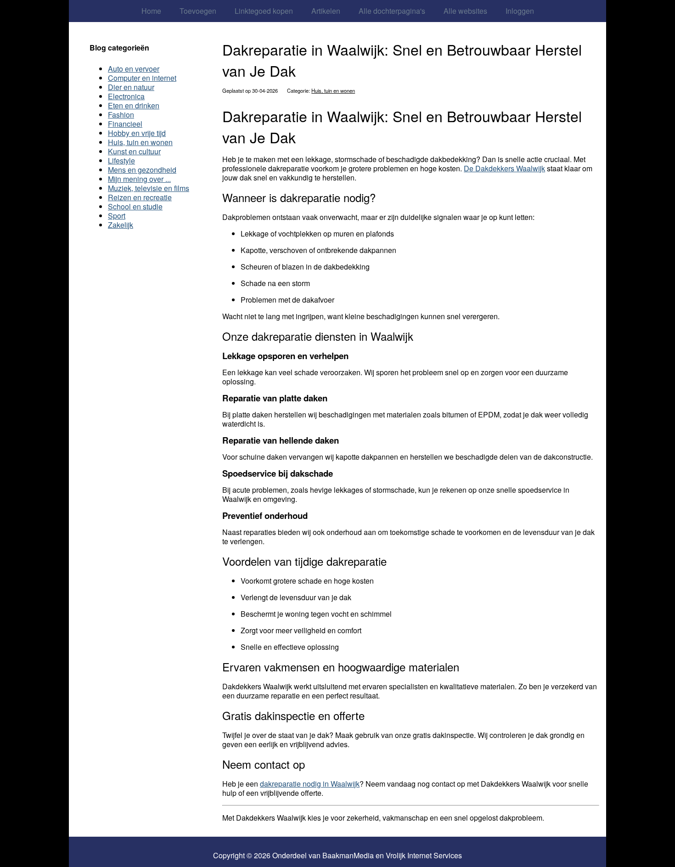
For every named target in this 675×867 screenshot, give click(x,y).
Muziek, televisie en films (148, 188)
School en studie (135, 206)
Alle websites (465, 11)
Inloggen (520, 11)
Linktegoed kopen (264, 11)
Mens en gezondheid (142, 169)
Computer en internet (142, 78)
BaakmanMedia (348, 855)
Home (151, 11)
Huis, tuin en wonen (333, 90)
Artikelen (325, 11)
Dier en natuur (131, 87)
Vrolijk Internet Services (424, 855)
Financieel (125, 123)
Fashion (121, 114)
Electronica (126, 96)
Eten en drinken (133, 105)
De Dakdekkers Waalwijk (504, 168)
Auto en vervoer (133, 68)
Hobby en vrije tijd (137, 133)
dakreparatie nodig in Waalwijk (310, 783)
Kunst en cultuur (134, 151)
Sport (116, 215)
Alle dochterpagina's (392, 11)
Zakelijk (120, 225)
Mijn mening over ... (139, 179)
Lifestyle (121, 160)
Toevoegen (198, 11)
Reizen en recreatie (140, 197)
